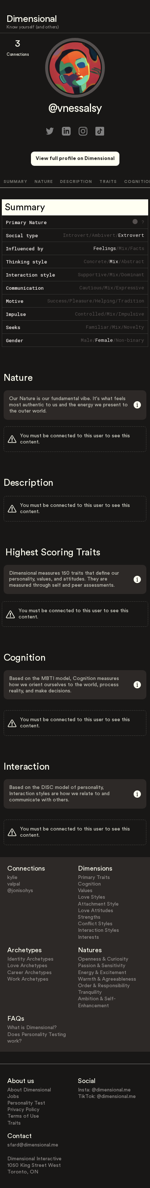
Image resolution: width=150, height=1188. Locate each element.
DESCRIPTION (76, 182)
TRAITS (108, 182)
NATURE (44, 182)
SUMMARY (15, 182)
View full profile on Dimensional (75, 158)
